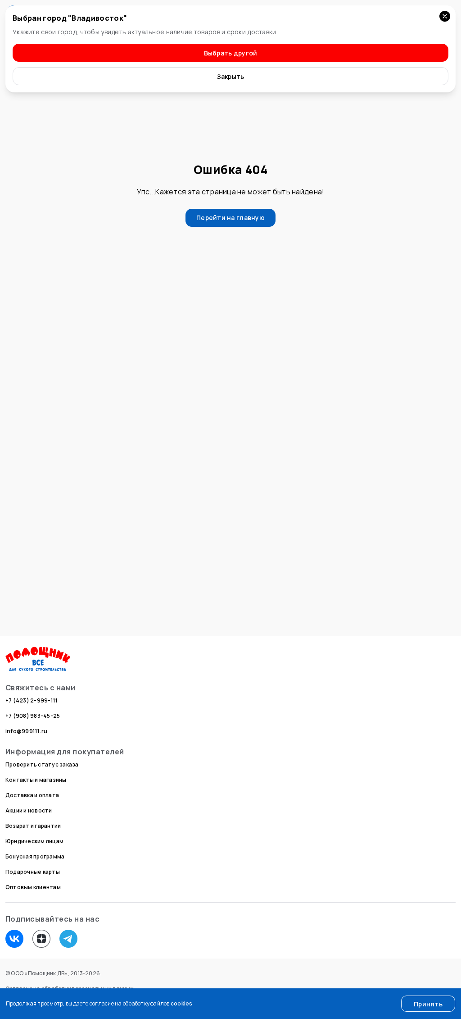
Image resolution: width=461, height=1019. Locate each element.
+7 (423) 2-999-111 (31, 700)
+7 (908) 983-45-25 (32, 716)
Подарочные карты (32, 872)
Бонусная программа (34, 856)
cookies (182, 1003)
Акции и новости (28, 810)
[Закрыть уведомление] (444, 16)
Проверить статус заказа (42, 764)
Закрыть (230, 76)
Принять (428, 1004)
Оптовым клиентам (33, 887)
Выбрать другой (231, 53)
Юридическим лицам (34, 841)
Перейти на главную (230, 217)
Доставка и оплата (32, 795)
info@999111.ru (26, 731)
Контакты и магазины (36, 780)
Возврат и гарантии (33, 826)
